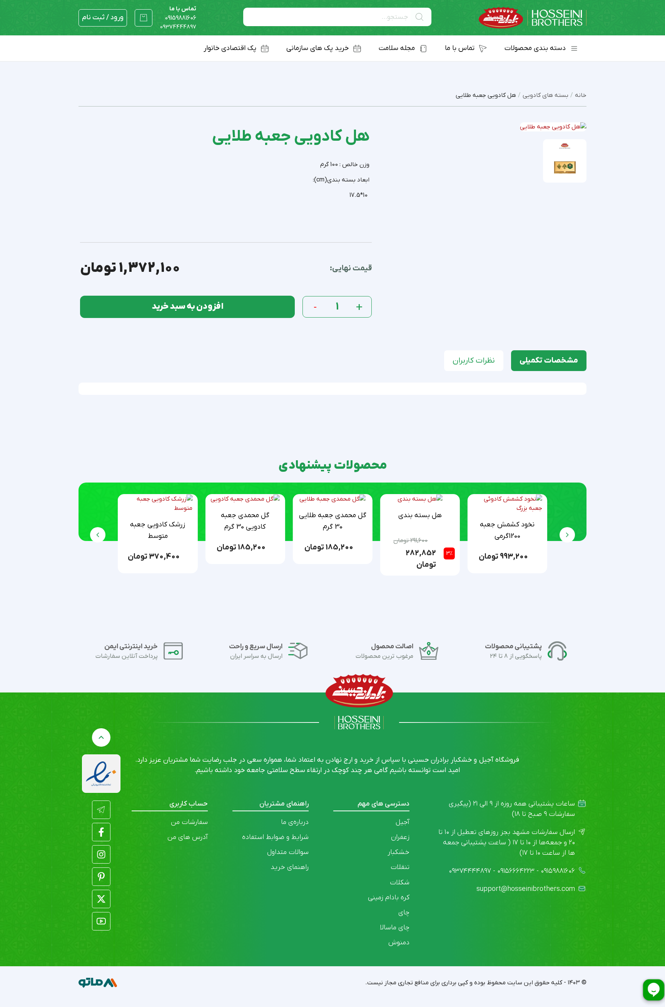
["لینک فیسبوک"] (101, 832)
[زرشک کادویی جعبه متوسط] (157, 503)
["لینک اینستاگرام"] (101, 854)
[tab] (548, 360)
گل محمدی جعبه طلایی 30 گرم (332, 521)
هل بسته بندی (420, 515)
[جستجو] (421, 17)
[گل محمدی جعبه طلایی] (332, 499)
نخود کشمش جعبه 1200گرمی (507, 530)
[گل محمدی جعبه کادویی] (245, 499)
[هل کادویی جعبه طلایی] (565, 161)
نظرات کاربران (474, 361)
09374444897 (178, 27)
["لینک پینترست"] (101, 876)
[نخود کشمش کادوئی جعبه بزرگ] (507, 503)
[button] (97, 535)
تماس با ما (180, 13)
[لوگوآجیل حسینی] (532, 18)
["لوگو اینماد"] (101, 773)
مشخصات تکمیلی (549, 361)
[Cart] (143, 18)
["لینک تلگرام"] (101, 810)
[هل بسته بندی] (420, 499)
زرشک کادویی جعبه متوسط (157, 530)
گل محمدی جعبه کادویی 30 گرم (245, 521)
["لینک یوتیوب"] (101, 921)
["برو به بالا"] (101, 737)
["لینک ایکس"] (101, 899)
